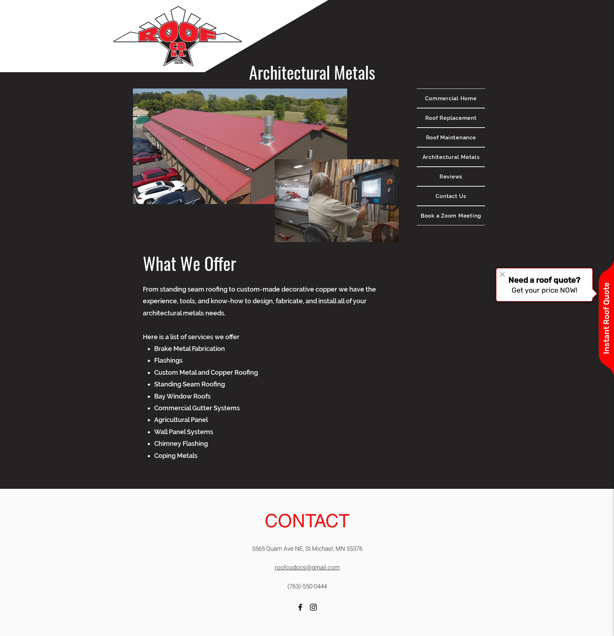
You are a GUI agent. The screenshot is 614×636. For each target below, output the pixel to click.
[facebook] (300, 607)
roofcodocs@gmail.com (307, 567)
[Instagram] (313, 607)
